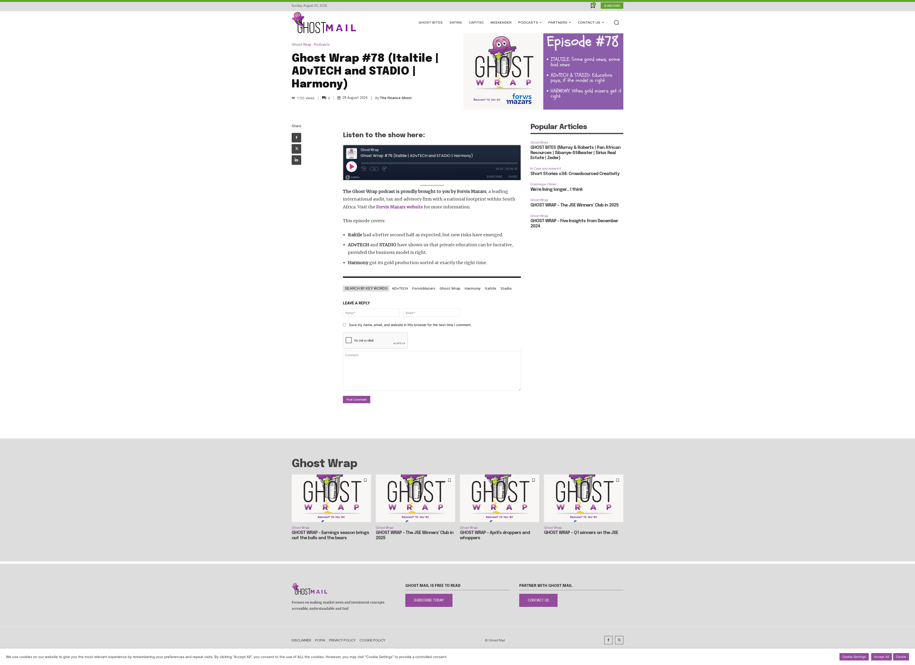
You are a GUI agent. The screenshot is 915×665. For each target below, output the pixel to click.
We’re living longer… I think (556, 189)
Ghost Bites (539, 143)
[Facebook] (296, 137)
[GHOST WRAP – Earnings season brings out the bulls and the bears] (331, 498)
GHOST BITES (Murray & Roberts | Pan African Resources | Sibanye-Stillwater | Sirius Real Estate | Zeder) (575, 153)
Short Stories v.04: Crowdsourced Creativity (574, 174)
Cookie (901, 657)
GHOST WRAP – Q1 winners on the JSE (581, 533)
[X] (296, 149)
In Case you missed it (545, 168)
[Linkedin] (296, 160)
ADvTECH (400, 288)
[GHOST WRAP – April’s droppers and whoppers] (499, 498)
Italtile (490, 288)
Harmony (473, 288)
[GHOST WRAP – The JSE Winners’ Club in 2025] (415, 498)
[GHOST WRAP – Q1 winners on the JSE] (583, 498)
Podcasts (322, 44)
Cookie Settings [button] (854, 657)
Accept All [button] (881, 657)
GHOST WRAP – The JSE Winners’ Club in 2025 (574, 205)
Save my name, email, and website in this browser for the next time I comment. (410, 325)
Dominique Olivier (543, 184)
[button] (616, 22)
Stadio (506, 288)
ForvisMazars (423, 288)
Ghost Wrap (301, 44)
